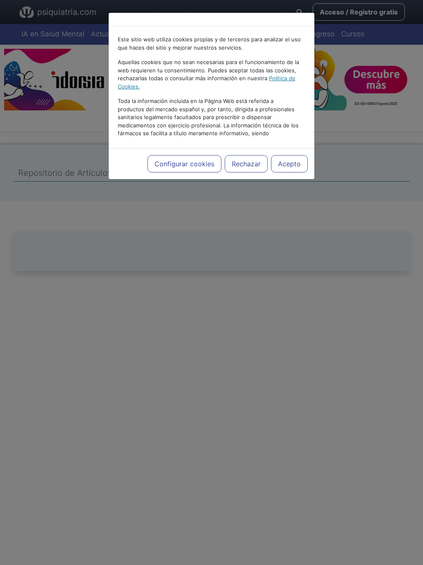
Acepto (289, 164)
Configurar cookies (184, 164)
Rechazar (246, 164)
